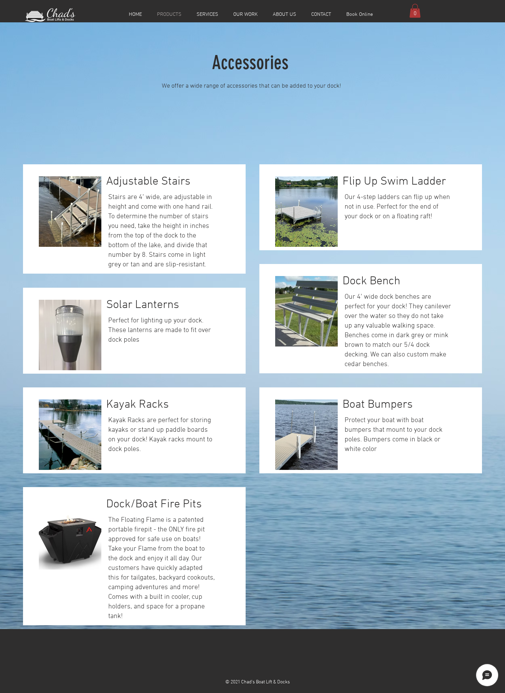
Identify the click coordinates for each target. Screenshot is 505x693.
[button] (415, 11)
